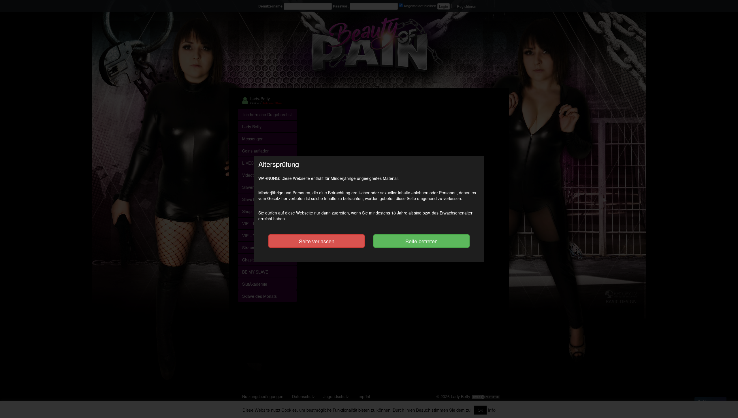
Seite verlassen (316, 241)
